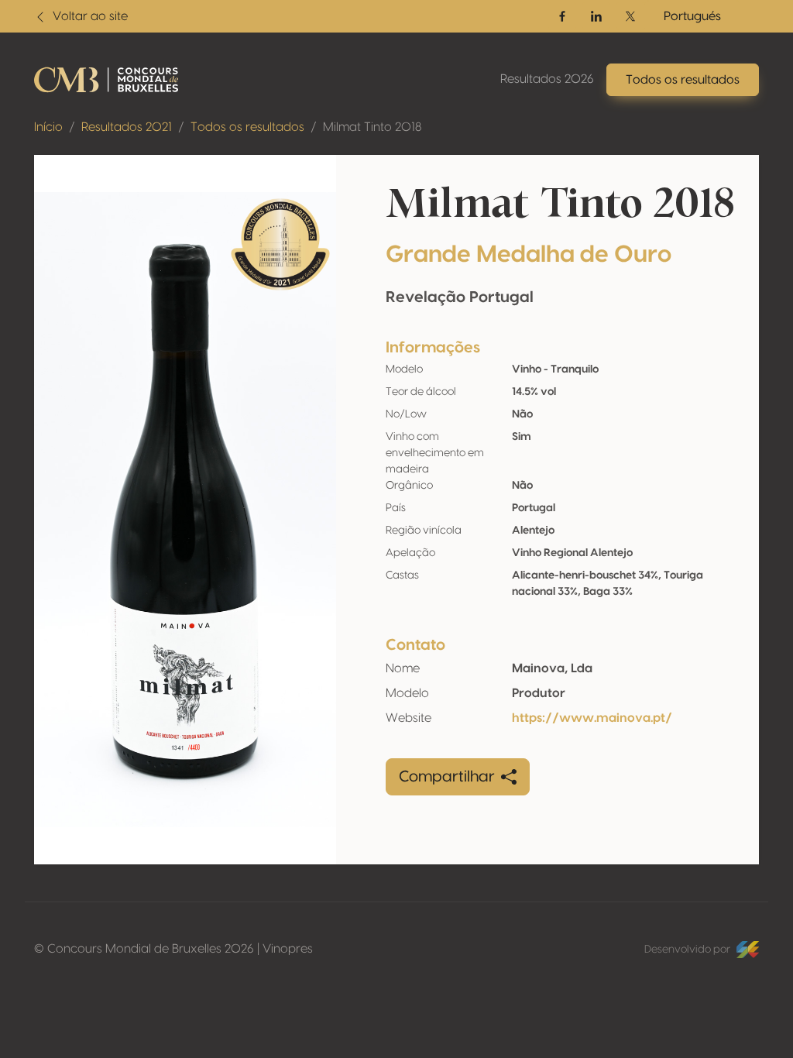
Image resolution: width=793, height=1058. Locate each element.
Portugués (692, 16)
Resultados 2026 (547, 79)
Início (48, 127)
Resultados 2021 (126, 127)
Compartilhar (447, 777)
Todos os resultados (247, 127)
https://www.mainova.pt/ (592, 718)
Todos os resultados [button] (683, 80)
